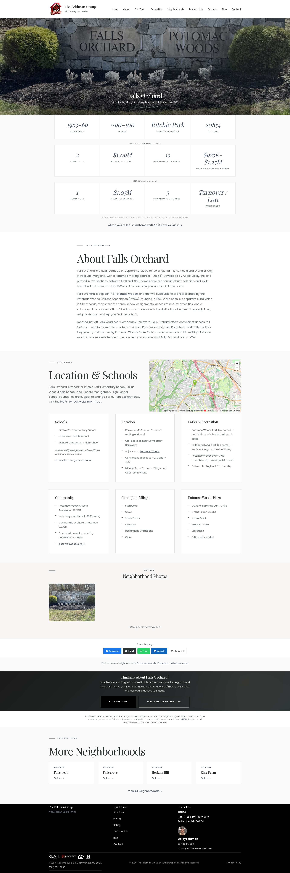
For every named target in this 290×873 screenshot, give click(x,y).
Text (145, 651)
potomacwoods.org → (72, 544)
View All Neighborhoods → (145, 791)
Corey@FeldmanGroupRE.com (195, 848)
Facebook (114, 651)
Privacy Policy (234, 862)
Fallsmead (163, 663)
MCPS (184, 719)
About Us (118, 812)
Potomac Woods (126, 294)
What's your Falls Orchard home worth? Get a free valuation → (145, 225)
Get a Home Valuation (164, 701)
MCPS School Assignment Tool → (73, 460)
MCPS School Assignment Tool (80, 401)
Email (131, 651)
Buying (117, 818)
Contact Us (118, 701)
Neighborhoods (175, 9)
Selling (117, 825)
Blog (224, 9)
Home (115, 9)
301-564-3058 (186, 843)
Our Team (140, 9)
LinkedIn (161, 651)
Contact (236, 9)
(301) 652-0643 (57, 867)
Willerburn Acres (179, 663)
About (126, 9)
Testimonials (196, 9)
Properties (156, 9)
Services (212, 9)
